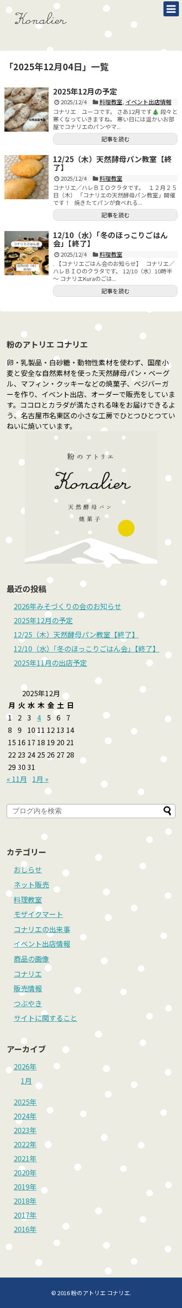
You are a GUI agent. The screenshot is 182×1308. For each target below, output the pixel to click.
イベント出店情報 (148, 102)
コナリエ (28, 973)
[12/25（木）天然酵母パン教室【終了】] (26, 177)
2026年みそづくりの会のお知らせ (67, 606)
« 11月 (17, 778)
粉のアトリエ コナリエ (100, 1293)
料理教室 (110, 102)
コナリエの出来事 (42, 929)
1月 (26, 1080)
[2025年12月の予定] (26, 109)
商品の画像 (31, 958)
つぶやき (28, 1003)
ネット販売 (31, 884)
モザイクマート (38, 914)
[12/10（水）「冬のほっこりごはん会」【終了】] (26, 253)
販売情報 (28, 988)
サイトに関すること (45, 1017)
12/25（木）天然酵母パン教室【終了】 (112, 163)
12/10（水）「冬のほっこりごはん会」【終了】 (110, 239)
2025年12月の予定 (85, 91)
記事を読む (115, 139)
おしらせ (28, 869)
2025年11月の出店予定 (50, 662)
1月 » (40, 778)
